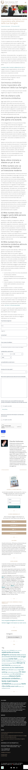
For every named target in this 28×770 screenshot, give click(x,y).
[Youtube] (14, 768)
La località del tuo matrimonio (8, 362)
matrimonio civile (17, 665)
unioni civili (14, 686)
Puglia (19, 669)
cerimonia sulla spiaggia (18, 656)
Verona (22, 686)
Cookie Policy (4, 755)
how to (14, 663)
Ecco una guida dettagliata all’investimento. (13, 620)
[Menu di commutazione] (25, 2)
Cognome (3, 331)
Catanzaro (20, 650)
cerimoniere (5, 659)
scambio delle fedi (5, 676)
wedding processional (6, 688)
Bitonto (5, 650)
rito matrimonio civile (7, 674)
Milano (13, 585)
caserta (16, 650)
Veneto (20, 686)
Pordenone (15, 669)
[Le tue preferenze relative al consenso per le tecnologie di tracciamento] (2, 767)
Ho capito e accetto (7, 406)
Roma (22, 674)
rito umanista (16, 674)
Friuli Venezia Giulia (5, 663)
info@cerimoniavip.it (5, 752)
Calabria (8, 650)
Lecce (11, 665)
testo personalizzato (16, 684)
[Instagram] (17, 768)
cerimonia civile (14, 655)
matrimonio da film (8, 667)
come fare (13, 659)
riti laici (22, 672)
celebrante (6, 652)
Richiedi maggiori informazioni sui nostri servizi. (14, 622)
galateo (10, 663)
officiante (11, 669)
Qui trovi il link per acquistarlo (12, 305)
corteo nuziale (6, 661)
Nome (2, 325)
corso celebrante (21, 659)
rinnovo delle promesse (12, 672)
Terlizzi (21, 678)
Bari (3, 577)
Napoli (3, 587)
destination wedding (16, 661)
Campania (12, 650)
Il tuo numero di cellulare (7, 342)
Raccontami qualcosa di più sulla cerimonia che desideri (13, 376)
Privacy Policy (4, 409)
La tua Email (4, 335)
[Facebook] (11, 768)
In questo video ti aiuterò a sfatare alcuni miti (12, 67)
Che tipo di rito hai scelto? (7, 369)
